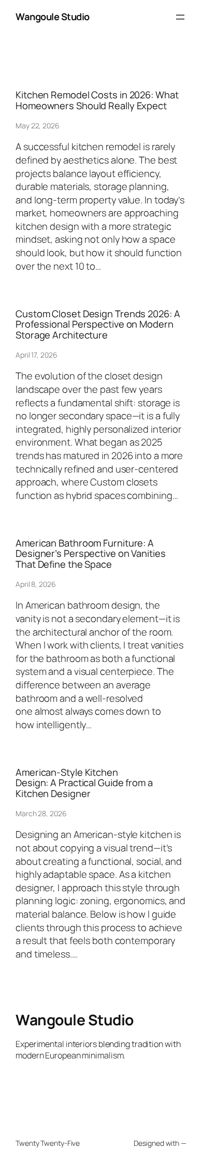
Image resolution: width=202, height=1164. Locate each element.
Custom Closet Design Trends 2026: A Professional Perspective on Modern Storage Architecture (98, 324)
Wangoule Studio (53, 16)
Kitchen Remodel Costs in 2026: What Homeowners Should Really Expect (97, 100)
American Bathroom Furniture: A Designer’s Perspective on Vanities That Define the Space (91, 554)
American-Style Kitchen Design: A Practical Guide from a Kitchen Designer (84, 783)
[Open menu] (180, 17)
